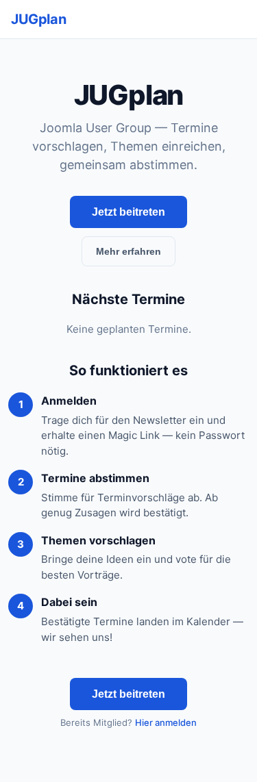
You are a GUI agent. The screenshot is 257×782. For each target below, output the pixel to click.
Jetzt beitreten (128, 212)
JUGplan (38, 19)
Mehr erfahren (128, 251)
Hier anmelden (166, 722)
